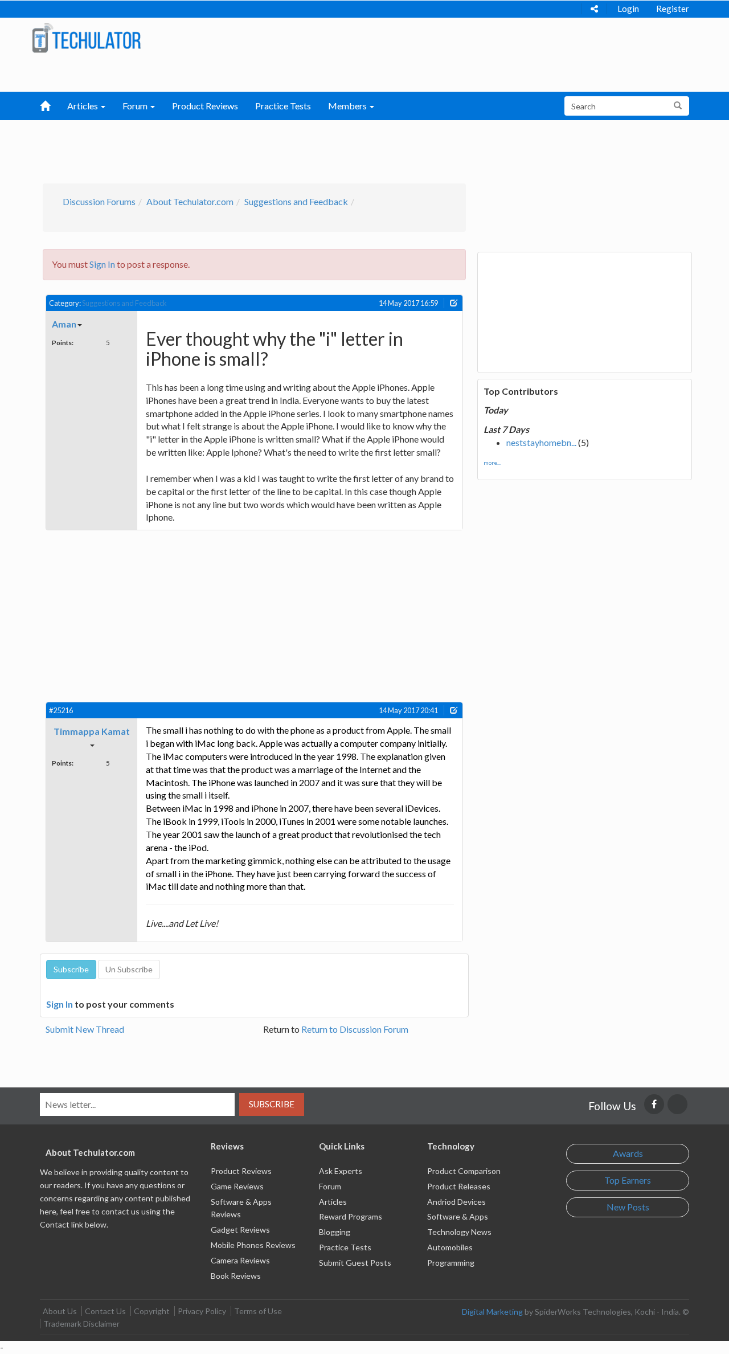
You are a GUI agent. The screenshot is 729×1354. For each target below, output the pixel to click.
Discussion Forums (99, 201)
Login (628, 8)
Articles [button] (83, 105)
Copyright (152, 1311)
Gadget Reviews (240, 1229)
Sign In (102, 264)
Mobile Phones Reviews (253, 1245)
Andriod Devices (456, 1201)
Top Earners (627, 1180)
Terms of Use (258, 1311)
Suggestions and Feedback (296, 201)
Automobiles (450, 1247)
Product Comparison (464, 1171)
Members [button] (348, 105)
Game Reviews (237, 1186)
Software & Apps (457, 1216)
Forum (330, 1186)
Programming (450, 1262)
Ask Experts (340, 1171)
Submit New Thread (85, 1029)
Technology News (459, 1232)
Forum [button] (135, 105)
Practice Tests (283, 105)
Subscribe (271, 1104)
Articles (333, 1201)
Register (672, 8)
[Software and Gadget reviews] (86, 37)
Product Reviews (205, 105)
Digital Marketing (492, 1311)
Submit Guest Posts (355, 1262)
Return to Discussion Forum (354, 1029)
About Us (60, 1311)
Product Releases (458, 1186)
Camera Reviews (240, 1260)
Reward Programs (350, 1216)
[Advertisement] (305, 148)
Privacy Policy (202, 1311)
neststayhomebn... (541, 442)
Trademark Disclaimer (81, 1323)
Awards (628, 1153)
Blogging (334, 1232)
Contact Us (105, 1311)
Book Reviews (236, 1276)
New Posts (628, 1206)
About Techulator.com (190, 201)
